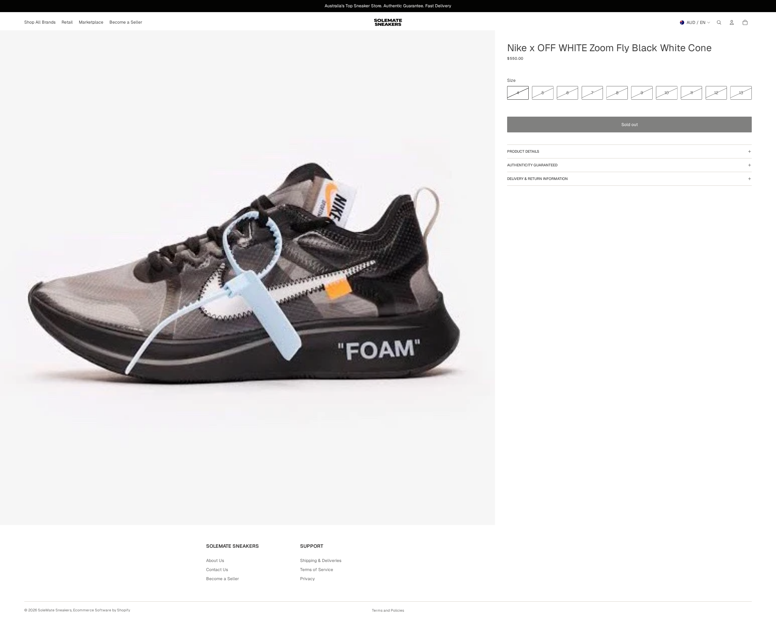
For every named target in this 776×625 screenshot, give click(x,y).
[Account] (731, 22)
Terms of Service (316, 569)
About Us (215, 560)
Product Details (523, 151)
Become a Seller (222, 578)
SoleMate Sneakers (55, 610)
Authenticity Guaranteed (532, 165)
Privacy (307, 578)
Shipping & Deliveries (320, 560)
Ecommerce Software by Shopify (101, 610)
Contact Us (217, 569)
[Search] (719, 22)
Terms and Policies (388, 610)
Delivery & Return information (537, 178)
